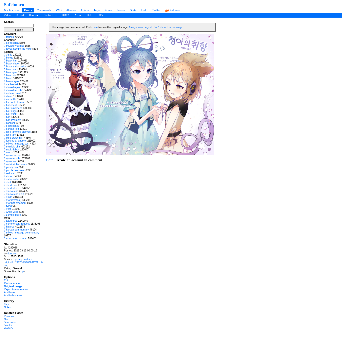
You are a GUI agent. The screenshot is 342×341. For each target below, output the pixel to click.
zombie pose (13, 214)
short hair (11, 185)
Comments (44, 10)
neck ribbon (12, 149)
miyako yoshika (15, 45)
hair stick (11, 113)
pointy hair (12, 167)
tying (9, 205)
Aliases (71, 10)
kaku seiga (12, 42)
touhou (10, 36)
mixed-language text (17, 143)
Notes (7, 307)
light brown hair (14, 137)
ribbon (9, 176)
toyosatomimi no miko (18, 48)
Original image (13, 286)
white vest (12, 211)
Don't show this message (168, 27)
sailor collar (12, 179)
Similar (8, 325)
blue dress (12, 69)
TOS (100, 15)
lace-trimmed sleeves (18, 131)
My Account (11, 10)
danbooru (13, 253)
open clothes (13, 155)
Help (144, 10)
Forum (121, 10)
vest (8, 208)
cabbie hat (12, 84)
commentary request (18, 223)
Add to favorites (13, 295)
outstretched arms (16, 164)
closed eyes (13, 87)
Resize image (12, 283)
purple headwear (15, 170)
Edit (6, 280)
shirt (8, 182)
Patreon (174, 10)
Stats (133, 10)
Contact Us (50, 15)
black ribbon (13, 63)
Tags (97, 10)
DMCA (65, 15)
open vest (11, 161)
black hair (11, 60)
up (22, 271)
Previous (9, 316)
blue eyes (11, 72)
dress (9, 96)
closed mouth (14, 90)
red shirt (10, 173)
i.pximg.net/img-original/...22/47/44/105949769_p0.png (23, 262)
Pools (108, 10)
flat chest (11, 105)
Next (6, 319)
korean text (12, 128)
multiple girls (13, 146)
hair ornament (14, 108)
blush (9, 78)
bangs (9, 57)
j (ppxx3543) (13, 125)
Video (7, 15)
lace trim (11, 134)
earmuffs (11, 99)
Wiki (59, 10)
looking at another (16, 140)
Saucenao (9, 322)
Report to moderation (16, 289)
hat (8, 116)
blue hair (11, 75)
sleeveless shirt (15, 194)
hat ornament (13, 119)
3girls (9, 54)
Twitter (156, 10)
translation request (16, 238)
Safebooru (14, 4)
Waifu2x (8, 328)
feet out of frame (15, 102)
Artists (85, 10)
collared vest (13, 93)
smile (9, 197)
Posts (28, 10)
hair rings (11, 111)
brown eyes (12, 81)
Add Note (9, 292)
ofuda (9, 152)
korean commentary (17, 229)
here (95, 27)
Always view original (140, 27)
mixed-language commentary (22, 232)
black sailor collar (16, 66)
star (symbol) (13, 199)
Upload (20, 15)
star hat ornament (16, 202)
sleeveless (12, 191)
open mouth (13, 158)
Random (34, 15)
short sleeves (14, 188)
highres (10, 226)
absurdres (11, 220)
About (78, 15)
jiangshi (10, 122)
